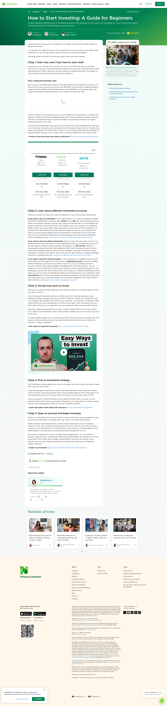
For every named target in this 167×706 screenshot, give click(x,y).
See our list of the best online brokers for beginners (67, 448)
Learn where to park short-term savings (73, 326)
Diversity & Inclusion (79, 582)
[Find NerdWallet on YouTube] (128, 612)
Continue (38, 699)
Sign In (149, 4)
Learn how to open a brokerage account (60, 280)
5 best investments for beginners (80, 407)
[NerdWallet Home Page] (9, 4)
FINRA (94, 653)
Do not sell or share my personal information (134, 586)
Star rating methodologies (81, 587)
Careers (74, 576)
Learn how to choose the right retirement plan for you (70, 237)
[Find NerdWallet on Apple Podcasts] (135, 612)
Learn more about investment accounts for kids (72, 255)
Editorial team (77, 590)
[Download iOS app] (26, 614)
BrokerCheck (106, 657)
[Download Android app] (39, 614)
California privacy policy (131, 579)
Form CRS (112, 654)
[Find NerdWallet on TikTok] (139, 612)
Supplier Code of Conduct (132, 573)
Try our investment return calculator (84, 136)
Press (74, 593)
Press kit (75, 596)
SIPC (97, 653)
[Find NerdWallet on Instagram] (132, 612)
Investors (75, 599)
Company (75, 571)
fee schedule (90, 657)
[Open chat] (162, 701)
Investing (36, 11)
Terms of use (127, 571)
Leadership (76, 573)
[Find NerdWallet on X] (124, 612)
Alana (45, 480)
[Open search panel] (140, 4)
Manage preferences (22, 699)
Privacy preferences (130, 582)
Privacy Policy (86, 656)
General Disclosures (80, 657)
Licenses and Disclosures (94, 620)
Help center (102, 571)
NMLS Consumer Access (79, 620)
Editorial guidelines (78, 585)
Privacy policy (128, 576)
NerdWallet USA (80, 696)
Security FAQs (102, 573)
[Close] (164, 690)
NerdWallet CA (96, 696)
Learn (45, 11)
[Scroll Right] (137, 534)
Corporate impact (78, 579)
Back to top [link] (34, 467)
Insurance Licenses (90, 629)
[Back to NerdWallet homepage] (29, 11)
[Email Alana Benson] (41, 483)
